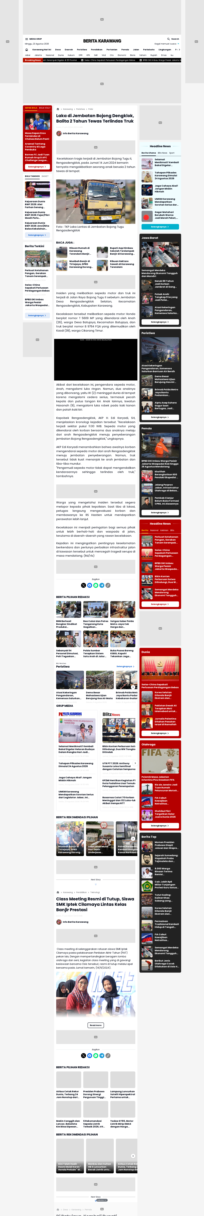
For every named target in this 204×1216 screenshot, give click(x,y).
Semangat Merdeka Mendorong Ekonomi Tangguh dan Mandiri (160, 273)
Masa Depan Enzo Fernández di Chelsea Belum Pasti (37, 136)
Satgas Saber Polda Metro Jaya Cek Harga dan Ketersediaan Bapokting (122, 624)
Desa (58, 49)
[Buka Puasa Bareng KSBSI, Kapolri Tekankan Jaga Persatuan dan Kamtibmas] (122, 639)
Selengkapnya (36, 166)
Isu (172, 55)
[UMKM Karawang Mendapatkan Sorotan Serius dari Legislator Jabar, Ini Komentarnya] (147, 203)
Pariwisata (148, 49)
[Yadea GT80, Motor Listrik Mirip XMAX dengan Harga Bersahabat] (122, 1109)
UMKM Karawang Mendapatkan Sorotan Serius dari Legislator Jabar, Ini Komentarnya (76, 794)
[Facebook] (89, 585)
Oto (112, 55)
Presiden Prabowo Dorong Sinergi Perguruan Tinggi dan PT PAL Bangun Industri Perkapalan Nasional (95, 1094)
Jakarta (38, 55)
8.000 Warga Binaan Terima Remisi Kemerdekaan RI (164, 871)
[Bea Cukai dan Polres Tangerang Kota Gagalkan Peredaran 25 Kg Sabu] (95, 609)
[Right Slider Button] (178, 49)
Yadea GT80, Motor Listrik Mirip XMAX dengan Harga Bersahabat (121, 1124)
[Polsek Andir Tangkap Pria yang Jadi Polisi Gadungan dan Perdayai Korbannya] (147, 298)
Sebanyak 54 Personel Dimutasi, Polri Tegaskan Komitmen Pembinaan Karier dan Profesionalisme (68, 653)
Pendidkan (96, 49)
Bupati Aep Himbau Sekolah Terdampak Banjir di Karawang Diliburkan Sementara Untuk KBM (122, 251)
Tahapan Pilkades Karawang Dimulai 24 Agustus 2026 (76, 765)
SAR (96, 55)
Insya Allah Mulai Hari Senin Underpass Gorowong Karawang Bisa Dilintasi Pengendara (98, 849)
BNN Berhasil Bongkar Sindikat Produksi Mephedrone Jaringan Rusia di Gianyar (66, 624)
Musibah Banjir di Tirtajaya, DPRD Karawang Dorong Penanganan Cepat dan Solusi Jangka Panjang (81, 264)
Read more (96, 1025)
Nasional (50, 55)
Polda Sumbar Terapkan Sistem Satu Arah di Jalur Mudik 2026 (94, 653)
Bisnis (132, 55)
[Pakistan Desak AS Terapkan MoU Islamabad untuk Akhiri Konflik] (147, 709)
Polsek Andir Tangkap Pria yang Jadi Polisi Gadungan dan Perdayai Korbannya (166, 297)
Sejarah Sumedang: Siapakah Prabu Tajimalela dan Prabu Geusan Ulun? (166, 858)
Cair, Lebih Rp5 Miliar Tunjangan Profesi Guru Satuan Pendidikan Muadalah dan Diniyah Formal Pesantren (166, 884)
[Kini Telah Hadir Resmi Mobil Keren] (70, 1156)
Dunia (61, 55)
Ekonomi (122, 55)
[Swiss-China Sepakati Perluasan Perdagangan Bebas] (147, 554)
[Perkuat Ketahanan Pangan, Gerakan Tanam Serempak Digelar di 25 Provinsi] (37, 258)
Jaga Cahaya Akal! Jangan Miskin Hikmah (75, 779)
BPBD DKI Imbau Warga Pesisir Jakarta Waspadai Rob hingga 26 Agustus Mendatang (113, 60)
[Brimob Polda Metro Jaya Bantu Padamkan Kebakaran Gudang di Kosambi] (130, 680)
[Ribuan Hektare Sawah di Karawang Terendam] (102, 265)
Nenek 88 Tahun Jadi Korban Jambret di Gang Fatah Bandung (165, 284)
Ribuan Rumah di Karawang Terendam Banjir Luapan (79, 251)
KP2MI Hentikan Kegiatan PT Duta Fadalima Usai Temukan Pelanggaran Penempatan (120, 783)
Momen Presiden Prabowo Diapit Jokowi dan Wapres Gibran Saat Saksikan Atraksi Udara (166, 845)
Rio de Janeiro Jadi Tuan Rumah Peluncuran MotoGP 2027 (166, 787)
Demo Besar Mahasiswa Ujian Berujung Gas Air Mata (99, 695)
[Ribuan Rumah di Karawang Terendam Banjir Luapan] (61, 252)
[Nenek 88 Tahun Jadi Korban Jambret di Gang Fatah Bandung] (147, 285)
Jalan (136, 49)
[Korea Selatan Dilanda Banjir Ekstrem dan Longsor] (147, 696)
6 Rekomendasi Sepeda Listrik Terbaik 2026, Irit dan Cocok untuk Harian (93, 1124)
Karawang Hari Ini (41, 49)
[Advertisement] (102, 19)
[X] (83, 585)
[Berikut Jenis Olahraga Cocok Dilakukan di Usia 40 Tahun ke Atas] (147, 965)
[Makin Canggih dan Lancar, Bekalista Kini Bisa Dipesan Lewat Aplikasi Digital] (68, 1109)
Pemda (125, 49)
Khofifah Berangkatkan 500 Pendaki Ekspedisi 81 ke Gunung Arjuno (167, 474)
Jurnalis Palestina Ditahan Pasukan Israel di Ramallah (165, 721)
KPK (88, 55)
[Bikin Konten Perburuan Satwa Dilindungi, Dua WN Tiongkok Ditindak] (120, 730)
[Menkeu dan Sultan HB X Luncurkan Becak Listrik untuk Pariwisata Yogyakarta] (100, 1156)
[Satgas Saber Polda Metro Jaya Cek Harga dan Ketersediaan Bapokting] (122, 609)
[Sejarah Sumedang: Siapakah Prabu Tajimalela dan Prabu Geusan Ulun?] (147, 859)
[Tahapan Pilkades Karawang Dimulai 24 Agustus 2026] (147, 176)
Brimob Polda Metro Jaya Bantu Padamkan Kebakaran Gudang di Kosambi (129, 695)
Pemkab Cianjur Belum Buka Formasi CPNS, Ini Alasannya (167, 501)
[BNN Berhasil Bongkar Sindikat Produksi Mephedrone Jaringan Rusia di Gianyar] (68, 609)
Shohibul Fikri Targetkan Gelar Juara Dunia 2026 (165, 814)
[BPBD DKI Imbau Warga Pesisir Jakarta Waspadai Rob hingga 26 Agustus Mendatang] (160, 445)
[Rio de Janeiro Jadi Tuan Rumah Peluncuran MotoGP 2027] (147, 788)
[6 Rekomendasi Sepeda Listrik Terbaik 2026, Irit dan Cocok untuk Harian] (95, 1109)
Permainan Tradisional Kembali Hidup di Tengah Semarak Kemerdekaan (167, 924)
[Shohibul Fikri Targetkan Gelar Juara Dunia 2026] (147, 815)
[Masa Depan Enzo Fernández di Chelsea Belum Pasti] (37, 121)
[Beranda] (58, 109)
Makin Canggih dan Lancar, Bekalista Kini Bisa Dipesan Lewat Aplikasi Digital (68, 1124)
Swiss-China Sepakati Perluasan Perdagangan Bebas (37, 288)
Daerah (69, 49)
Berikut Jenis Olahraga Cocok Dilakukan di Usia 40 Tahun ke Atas (167, 963)
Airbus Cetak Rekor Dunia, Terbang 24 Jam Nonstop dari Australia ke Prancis (68, 1094)
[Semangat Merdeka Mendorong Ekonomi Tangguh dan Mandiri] (160, 254)
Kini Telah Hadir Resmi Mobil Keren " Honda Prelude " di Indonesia (69, 1167)
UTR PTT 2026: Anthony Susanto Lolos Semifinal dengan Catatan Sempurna (119, 766)
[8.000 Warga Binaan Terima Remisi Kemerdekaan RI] (147, 872)
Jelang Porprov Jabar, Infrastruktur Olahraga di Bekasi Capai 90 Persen (167, 487)
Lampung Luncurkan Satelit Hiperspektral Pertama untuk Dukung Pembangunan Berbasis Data (122, 1094)
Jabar (27, 55)
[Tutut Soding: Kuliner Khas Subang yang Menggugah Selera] (147, 899)
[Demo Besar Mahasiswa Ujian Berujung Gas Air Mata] (100, 680)
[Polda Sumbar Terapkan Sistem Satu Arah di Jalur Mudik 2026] (95, 639)
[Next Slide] (135, 763)
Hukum (71, 55)
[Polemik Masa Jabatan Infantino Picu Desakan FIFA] (160, 761)
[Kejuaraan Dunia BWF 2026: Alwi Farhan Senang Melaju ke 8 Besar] (37, 189)
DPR (80, 55)
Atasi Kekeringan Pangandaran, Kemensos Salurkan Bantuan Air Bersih (68, 695)
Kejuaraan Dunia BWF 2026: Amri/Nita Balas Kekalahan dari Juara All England (37, 226)
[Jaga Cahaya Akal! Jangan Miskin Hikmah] (147, 190)
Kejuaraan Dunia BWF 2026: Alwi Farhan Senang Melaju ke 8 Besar (35, 204)
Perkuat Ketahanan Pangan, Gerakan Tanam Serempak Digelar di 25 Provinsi (37, 273)
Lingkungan (165, 49)
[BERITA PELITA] (102, 41)
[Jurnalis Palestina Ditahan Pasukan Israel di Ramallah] (147, 723)
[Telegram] (101, 585)
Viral (104, 55)
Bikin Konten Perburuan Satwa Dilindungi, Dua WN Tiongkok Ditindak (120, 749)
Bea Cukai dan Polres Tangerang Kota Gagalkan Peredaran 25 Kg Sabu (95, 624)
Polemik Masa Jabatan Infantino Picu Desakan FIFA (158, 778)
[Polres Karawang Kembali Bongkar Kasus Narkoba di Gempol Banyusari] (130, 838)
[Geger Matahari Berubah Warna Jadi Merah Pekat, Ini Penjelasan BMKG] (147, 216)
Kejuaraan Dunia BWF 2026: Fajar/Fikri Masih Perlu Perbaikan (37, 215)
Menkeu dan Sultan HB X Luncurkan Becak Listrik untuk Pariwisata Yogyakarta (99, 1167)
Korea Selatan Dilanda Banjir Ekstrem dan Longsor (163, 695)
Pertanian (112, 49)
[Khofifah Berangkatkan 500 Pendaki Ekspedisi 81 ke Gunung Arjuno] (147, 475)
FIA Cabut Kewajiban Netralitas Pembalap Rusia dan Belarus (164, 801)
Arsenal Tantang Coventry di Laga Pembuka (35, 146)
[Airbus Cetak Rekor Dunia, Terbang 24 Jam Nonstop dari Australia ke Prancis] (68, 1079)
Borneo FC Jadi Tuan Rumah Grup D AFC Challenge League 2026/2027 (37, 157)
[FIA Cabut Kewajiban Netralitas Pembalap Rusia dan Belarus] (147, 802)
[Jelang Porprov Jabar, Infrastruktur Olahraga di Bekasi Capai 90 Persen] (147, 489)
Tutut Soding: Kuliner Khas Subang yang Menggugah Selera (166, 898)
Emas (164, 55)
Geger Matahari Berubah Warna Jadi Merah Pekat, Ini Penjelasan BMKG (167, 215)
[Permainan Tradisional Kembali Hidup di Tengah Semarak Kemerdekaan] (147, 925)
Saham (142, 55)
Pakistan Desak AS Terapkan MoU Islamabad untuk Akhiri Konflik (166, 708)
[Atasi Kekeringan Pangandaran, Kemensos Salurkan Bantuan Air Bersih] (70, 680)
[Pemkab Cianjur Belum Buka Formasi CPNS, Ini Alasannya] (147, 502)
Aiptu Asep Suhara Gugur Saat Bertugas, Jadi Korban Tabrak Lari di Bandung (166, 405)
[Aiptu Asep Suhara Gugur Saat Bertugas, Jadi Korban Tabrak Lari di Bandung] (147, 406)
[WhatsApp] (95, 585)
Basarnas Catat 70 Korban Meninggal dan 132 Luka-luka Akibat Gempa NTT (119, 800)
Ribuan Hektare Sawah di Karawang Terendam (122, 264)
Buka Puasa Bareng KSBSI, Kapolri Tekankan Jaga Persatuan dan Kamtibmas (122, 653)
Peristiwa (82, 49)
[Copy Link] (107, 585)
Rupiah (154, 55)
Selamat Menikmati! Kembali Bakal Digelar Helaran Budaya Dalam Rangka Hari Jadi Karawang (77, 749)
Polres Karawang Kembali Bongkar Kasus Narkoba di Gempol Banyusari (129, 849)
